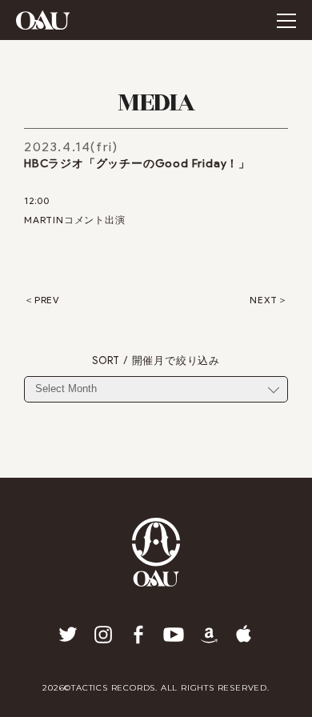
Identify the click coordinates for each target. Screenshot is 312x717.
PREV (47, 300)
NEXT (264, 300)
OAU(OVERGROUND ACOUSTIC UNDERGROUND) (43, 20)
